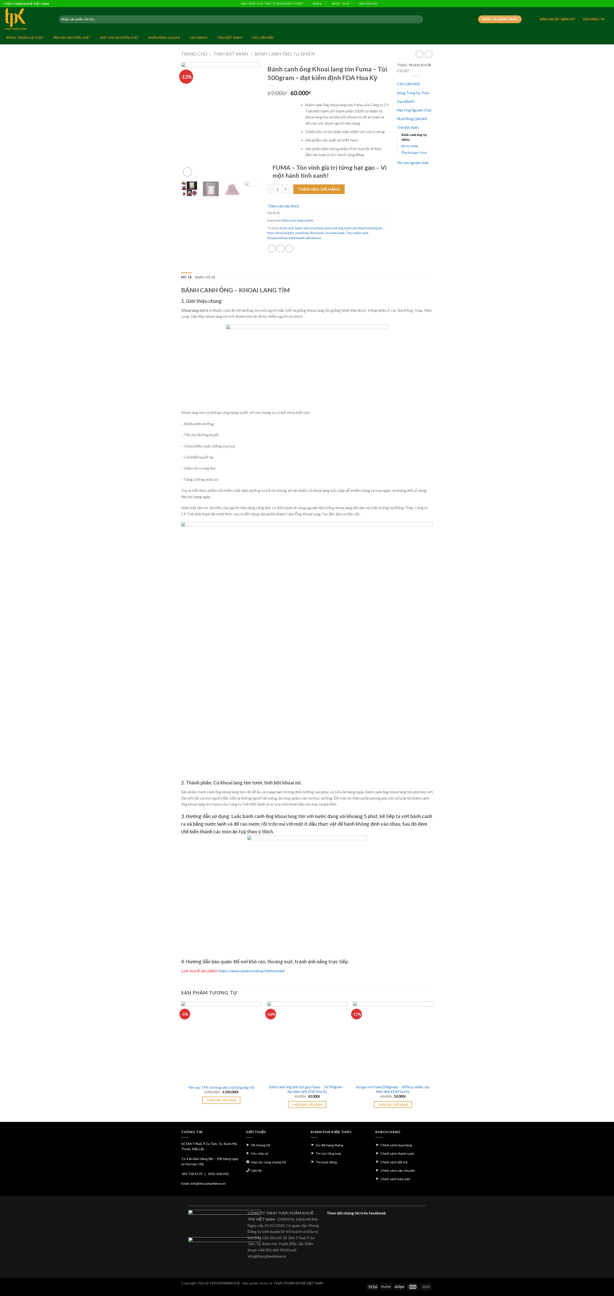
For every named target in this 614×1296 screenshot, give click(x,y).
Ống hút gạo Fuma (414, 152)
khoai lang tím (285, 233)
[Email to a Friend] (289, 249)
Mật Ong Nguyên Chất (119, 38)
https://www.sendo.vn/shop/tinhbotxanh (251, 970)
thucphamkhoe (277, 238)
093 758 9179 (192, 1174)
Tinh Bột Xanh (229, 38)
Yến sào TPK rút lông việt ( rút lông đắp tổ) (221, 1087)
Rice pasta (317, 233)
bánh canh (287, 228)
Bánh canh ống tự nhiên (284, 54)
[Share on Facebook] (272, 249)
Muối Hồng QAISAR (164, 38)
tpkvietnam (313, 238)
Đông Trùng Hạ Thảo (25, 38)
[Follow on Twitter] (594, 4)
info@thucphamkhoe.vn (208, 1183)
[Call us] (603, 4)
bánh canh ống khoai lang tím (363, 228)
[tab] (186, 277)
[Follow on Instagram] (589, 4)
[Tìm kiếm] (419, 19)
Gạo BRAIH (198, 38)
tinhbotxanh (297, 238)
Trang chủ (194, 54)
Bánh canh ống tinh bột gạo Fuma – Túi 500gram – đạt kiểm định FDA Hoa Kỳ (307, 1089)
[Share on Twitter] (280, 249)
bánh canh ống (333, 228)
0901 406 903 (218, 1174)
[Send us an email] (598, 4)
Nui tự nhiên (409, 146)
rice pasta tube (335, 233)
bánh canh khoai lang (309, 228)
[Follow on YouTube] (608, 4)
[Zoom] (187, 172)
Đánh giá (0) (205, 277)
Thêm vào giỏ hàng (319, 189)
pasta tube (302, 233)
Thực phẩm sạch (357, 233)
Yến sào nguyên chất (72, 38)
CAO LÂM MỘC (263, 38)
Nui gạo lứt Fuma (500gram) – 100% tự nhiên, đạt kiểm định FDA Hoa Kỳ (393, 1089)
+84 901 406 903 (272, 1250)
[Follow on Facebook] (585, 4)
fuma (270, 233)
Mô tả (186, 277)
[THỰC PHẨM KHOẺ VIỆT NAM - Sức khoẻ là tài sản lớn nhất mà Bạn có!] (28, 19)
